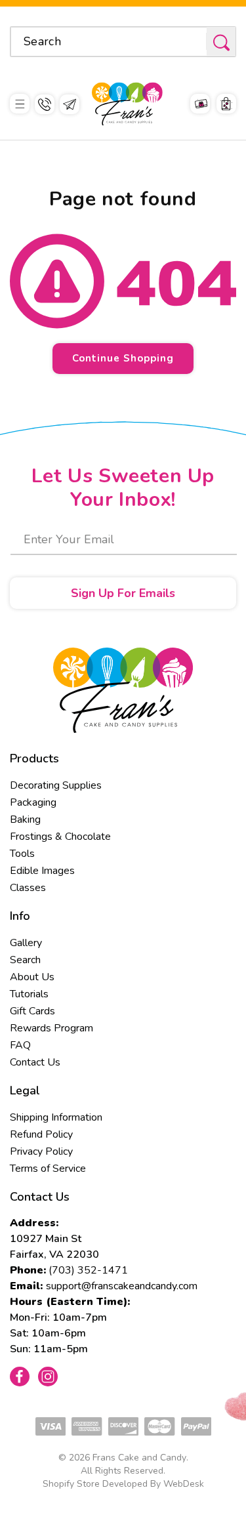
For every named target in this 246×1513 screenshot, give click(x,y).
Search (25, 960)
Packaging (33, 802)
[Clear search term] (192, 41)
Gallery (26, 943)
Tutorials (29, 994)
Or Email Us (69, 104)
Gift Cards (32, 1011)
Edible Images (42, 870)
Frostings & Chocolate (60, 836)
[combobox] (123, 41)
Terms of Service (48, 1168)
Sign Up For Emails (123, 593)
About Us (32, 977)
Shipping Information (56, 1117)
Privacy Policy (41, 1151)
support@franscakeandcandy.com (121, 1286)
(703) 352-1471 (88, 1270)
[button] (20, 104)
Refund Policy (41, 1134)
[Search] (221, 42)
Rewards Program (51, 1028)
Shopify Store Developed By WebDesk (123, 1484)
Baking (25, 819)
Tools (22, 853)
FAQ (20, 1045)
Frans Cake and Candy (139, 1457)
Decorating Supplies (56, 785)
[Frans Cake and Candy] (127, 104)
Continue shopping (123, 358)
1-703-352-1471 (44, 104)
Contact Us (35, 1062)
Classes (28, 888)
